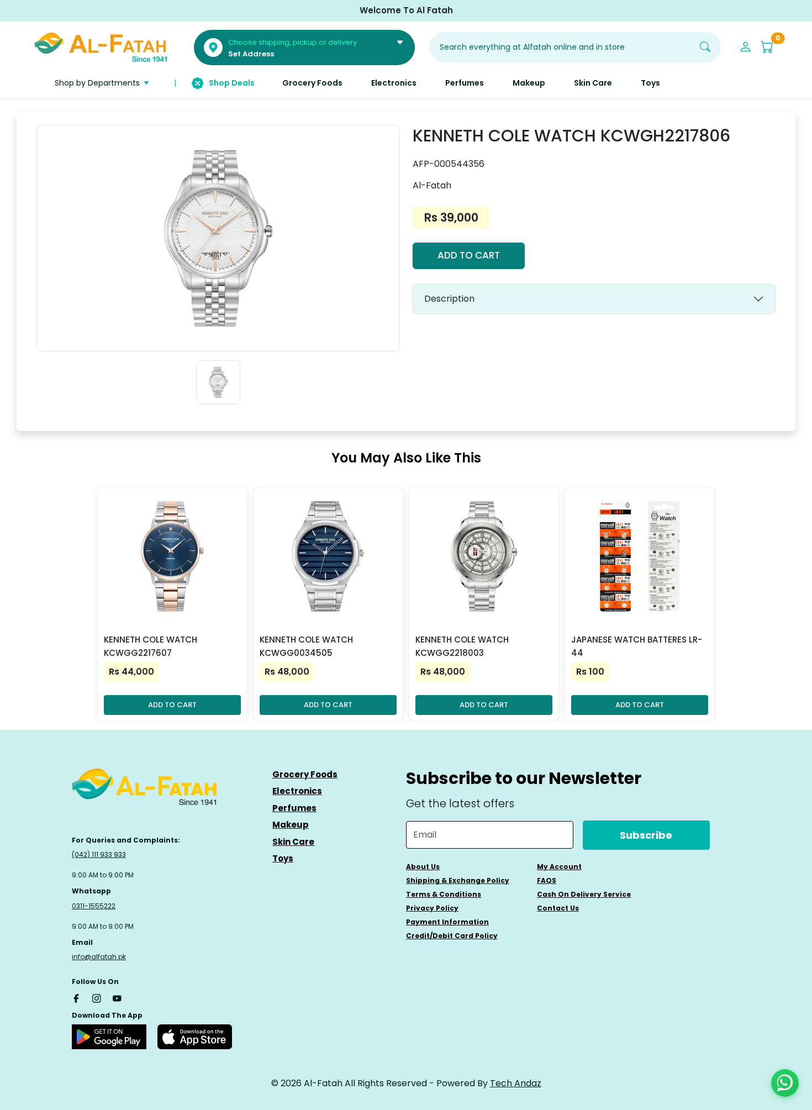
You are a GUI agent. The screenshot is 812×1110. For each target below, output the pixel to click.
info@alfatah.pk (99, 956)
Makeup (290, 824)
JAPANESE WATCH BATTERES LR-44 (636, 646)
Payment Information (447, 922)
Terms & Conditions (443, 894)
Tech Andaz (515, 1083)
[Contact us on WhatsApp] (785, 1083)
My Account (559, 866)
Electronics (297, 791)
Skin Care (293, 842)
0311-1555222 (93, 906)
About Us (423, 866)
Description (449, 298)
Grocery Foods (305, 774)
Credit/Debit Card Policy (452, 935)
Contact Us (558, 908)
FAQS (546, 880)
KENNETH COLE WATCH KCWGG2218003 (462, 646)
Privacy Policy (432, 908)
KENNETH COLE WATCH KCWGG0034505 (306, 646)
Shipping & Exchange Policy (457, 880)
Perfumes (294, 808)
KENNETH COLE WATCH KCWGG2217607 (150, 646)
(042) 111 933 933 (99, 854)
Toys (282, 858)
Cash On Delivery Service (584, 894)
